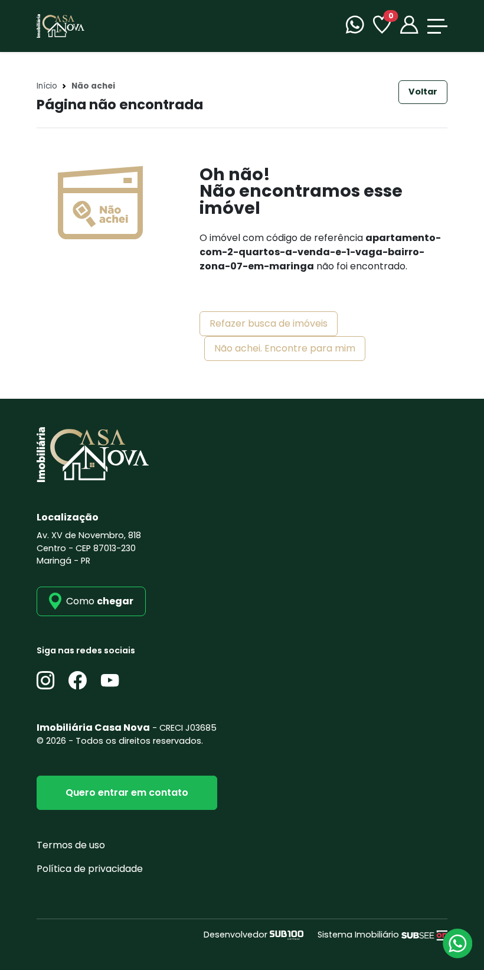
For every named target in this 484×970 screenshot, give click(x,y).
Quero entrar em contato (127, 792)
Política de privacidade (90, 868)
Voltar (422, 91)
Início (47, 86)
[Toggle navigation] (437, 26)
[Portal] (409, 26)
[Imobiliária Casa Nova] (60, 25)
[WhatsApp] (355, 26)
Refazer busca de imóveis (269, 323)
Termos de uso (71, 845)
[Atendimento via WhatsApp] (457, 943)
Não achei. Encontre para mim (284, 348)
